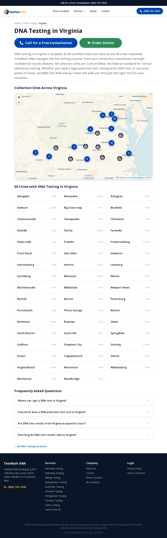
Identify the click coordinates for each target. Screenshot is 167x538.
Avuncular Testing (54, 486)
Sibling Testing (52, 477)
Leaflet (121, 177)
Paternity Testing (54, 468)
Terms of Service (136, 473)
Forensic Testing (53, 500)
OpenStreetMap (135, 177)
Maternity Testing (54, 473)
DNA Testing (30, 23)
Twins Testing (52, 505)
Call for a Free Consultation (48, 43)
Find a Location (61, 11)
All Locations (93, 482)
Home (17, 23)
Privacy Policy (134, 468)
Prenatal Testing (53, 491)
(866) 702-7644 (152, 11)
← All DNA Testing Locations (30, 446)
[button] (56, 147)
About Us (91, 468)
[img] (83, 136)
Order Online (103, 43)
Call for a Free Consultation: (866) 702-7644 (83, 2)
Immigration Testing (55, 495)
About (93, 11)
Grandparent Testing (56, 482)
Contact (105, 11)
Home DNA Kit (53, 509)
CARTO (148, 177)
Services (78, 11)
